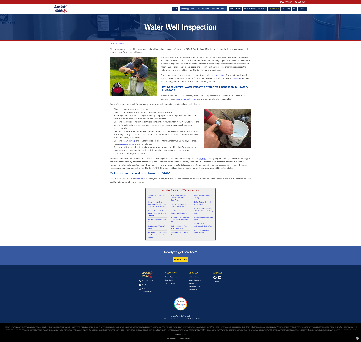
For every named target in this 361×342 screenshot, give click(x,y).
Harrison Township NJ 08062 (159, 327)
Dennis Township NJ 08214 (276, 326)
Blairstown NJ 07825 (119, 326)
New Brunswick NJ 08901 (193, 329)
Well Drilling (193, 290)
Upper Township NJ (156, 330)
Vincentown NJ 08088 (176, 330)
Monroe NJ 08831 (121, 329)
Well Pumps (193, 283)
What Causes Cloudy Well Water (203, 218)
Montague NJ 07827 (130, 329)
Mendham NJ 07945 (77, 329)
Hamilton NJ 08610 (120, 327)
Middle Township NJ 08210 (88, 329)
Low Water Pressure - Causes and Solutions (179, 212)
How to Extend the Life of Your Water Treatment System (157, 235)
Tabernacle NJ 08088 (97, 330)
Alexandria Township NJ (39, 326)
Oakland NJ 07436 (235, 329)
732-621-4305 (300, 2)
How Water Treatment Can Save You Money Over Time (179, 197)
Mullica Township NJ (181, 329)
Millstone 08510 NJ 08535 (110, 329)
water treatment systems (187, 99)
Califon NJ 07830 (176, 326)
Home (112, 43)
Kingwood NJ (269, 327)
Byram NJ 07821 (168, 326)
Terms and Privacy (180, 334)
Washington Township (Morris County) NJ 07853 (217, 330)
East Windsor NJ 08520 (313, 326)
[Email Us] (219, 279)
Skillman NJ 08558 (47, 330)
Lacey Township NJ (286, 327)
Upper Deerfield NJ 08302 (133, 330)
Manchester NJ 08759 (21, 329)
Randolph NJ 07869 (313, 329)
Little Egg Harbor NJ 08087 (328, 327)
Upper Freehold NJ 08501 (145, 330)
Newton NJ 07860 (226, 329)
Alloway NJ (58, 326)
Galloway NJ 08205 (85, 327)
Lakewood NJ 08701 (306, 327)
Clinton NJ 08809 (216, 326)
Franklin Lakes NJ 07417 (54, 327)
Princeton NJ (305, 329)
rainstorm (180, 150)
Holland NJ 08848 (182, 327)
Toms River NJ (116, 330)
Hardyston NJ (148, 327)
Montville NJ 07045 (153, 329)
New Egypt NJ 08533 (205, 329)
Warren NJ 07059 (201, 330)
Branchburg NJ (148, 326)
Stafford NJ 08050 (87, 330)
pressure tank (126, 144)
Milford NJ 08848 (99, 329)
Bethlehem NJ (110, 326)
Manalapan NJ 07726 (10, 329)
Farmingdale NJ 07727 (20, 327)
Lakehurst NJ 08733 (296, 327)
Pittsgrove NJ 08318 (287, 329)
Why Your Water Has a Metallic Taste (202, 231)
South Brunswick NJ (68, 330)
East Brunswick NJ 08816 (301, 326)
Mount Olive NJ (172, 329)
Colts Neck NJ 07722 (226, 326)
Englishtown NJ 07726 (351, 326)
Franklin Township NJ (65, 327)
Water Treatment (195, 280)
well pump (130, 141)
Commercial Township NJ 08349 (238, 326)
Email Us (145, 285)
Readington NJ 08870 (330, 329)
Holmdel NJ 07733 (191, 327)
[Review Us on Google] (180, 310)
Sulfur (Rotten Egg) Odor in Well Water (203, 203)
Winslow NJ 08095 (322, 330)
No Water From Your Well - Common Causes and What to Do (180, 219)
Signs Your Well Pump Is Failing (203, 196)
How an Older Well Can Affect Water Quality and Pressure (157, 213)
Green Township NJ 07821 (97, 327)
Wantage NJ (193, 330)
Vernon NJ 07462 (166, 330)
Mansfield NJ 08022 (31, 329)
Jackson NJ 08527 (246, 327)
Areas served (7, 326)
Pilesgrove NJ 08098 (277, 329)
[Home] (60, 9)
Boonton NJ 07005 (129, 326)
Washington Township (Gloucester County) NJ (264, 330)
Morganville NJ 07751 (163, 329)
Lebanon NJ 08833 (316, 327)
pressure (237, 78)
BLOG (217, 282)
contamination (218, 75)
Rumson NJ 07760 (28, 330)
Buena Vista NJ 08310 (158, 326)
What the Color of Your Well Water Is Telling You (203, 225)
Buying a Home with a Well (156, 196)
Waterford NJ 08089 (280, 330)
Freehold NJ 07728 (75, 327)
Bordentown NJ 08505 (139, 326)
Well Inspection (119, 43)
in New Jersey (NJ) (15, 326)
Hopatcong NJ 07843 (201, 327)
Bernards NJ (104, 326)
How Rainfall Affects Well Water (157, 221)
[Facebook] (215, 279)
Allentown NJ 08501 (50, 326)
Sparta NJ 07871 (78, 330)
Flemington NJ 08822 (31, 327)
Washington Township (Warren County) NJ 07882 (240, 330)
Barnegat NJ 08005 (75, 326)
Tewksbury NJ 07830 (107, 330)
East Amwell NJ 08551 (289, 326)
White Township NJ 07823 (303, 330)
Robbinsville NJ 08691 (350, 329)
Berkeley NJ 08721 (95, 326)
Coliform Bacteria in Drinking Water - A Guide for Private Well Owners (157, 204)
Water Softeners (194, 277)
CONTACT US (180, 259)
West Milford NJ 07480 (290, 330)
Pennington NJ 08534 (266, 329)
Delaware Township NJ (264, 326)
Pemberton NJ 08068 (256, 329)
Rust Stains (169, 280)
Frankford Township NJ (41, 327)
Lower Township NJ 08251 (341, 327)
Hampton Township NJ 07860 (132, 327)
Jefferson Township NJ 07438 (258, 327)
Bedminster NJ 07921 (86, 326)
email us (139, 178)
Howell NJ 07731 (220, 327)
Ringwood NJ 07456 (340, 329)
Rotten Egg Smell (171, 277)
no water (203, 158)
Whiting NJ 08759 (313, 330)
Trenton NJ (123, 330)
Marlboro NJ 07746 (41, 329)
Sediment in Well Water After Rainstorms (179, 227)
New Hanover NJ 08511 (215, 329)
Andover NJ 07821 (65, 326)
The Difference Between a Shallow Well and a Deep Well (203, 210)
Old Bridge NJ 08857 (245, 329)
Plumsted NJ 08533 (297, 329)
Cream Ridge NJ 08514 (252, 326)
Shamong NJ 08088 (37, 330)
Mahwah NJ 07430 (352, 327)
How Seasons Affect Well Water (157, 227)
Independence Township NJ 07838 (233, 327)
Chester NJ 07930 (196, 326)
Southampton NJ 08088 (57, 330)
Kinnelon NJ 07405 (276, 327)
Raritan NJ (321, 329)
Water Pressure (170, 283)
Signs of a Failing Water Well (179, 234)
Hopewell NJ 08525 (211, 327)
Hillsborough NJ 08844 (172, 327)
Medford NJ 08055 (67, 329)
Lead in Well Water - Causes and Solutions (179, 205)
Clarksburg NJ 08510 (206, 326)
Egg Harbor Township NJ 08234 (326, 326)
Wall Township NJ (186, 330)
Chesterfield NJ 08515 (186, 326)
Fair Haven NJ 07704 (9, 327)
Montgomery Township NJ (142, 329)
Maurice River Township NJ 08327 (54, 329)
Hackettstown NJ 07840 (109, 327)
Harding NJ (142, 327)
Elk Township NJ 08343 (340, 326)
